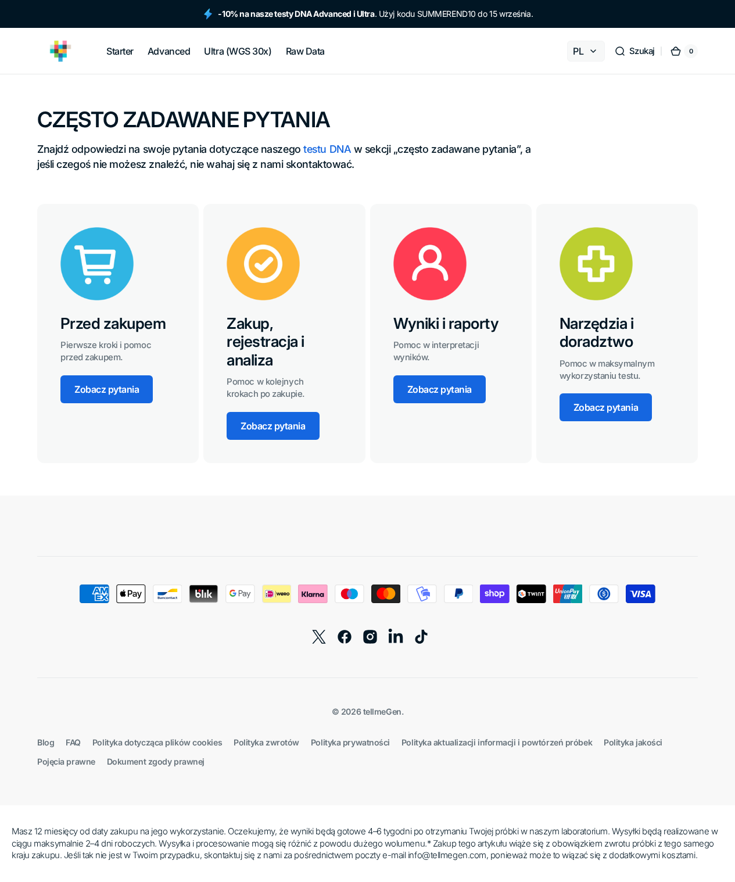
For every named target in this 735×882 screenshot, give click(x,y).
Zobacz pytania (106, 389)
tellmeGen (382, 711)
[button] (634, 51)
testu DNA (327, 149)
